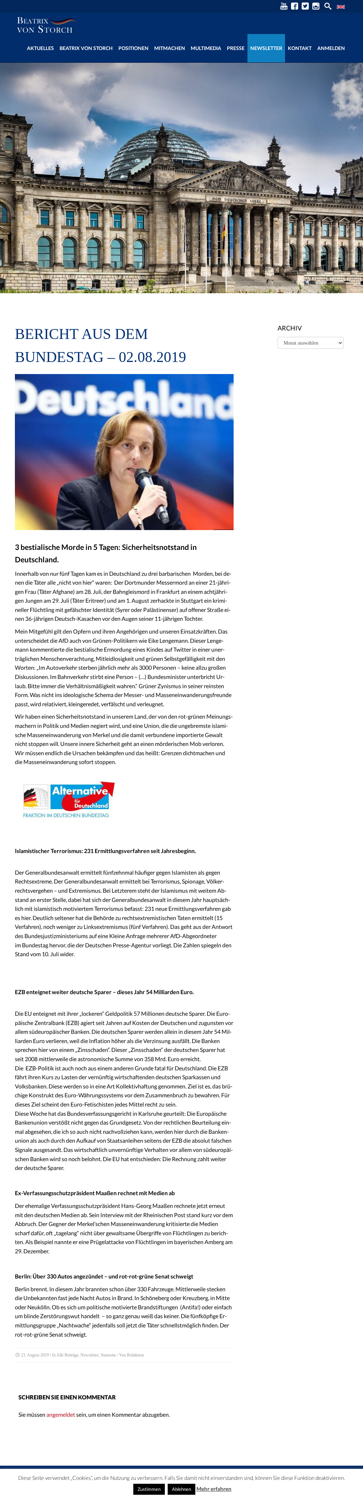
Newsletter (266, 48)
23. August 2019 (35, 1355)
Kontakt (300, 48)
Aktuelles (40, 48)
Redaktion (135, 1355)
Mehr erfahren (213, 1489)
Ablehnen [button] (181, 1489)
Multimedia (206, 48)
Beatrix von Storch (86, 48)
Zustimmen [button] (149, 1489)
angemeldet (60, 1414)
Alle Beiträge (67, 1355)
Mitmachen (169, 48)
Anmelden (331, 48)
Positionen (133, 48)
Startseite (108, 1355)
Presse (236, 48)
